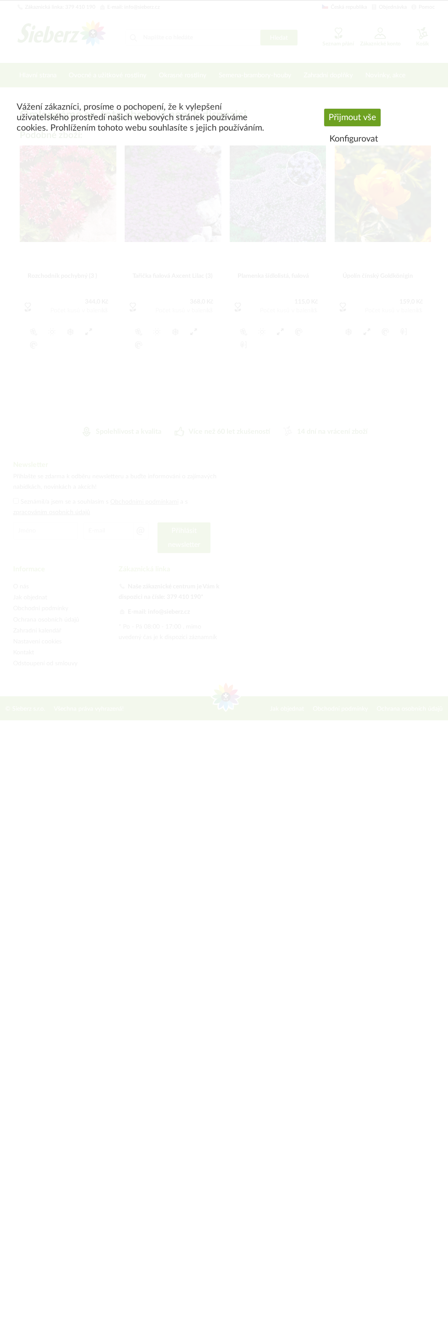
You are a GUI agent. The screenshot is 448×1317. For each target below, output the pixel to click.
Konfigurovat (353, 139)
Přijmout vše (352, 117)
